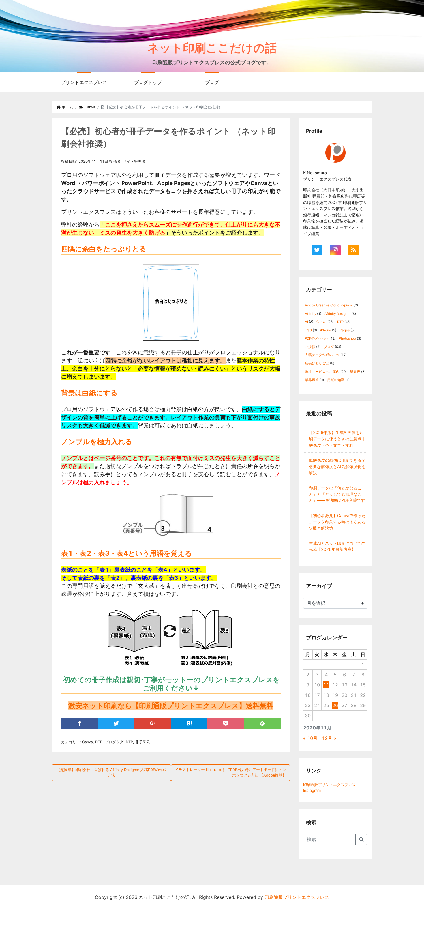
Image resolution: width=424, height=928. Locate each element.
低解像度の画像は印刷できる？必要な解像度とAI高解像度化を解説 (337, 466)
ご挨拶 (310, 347)
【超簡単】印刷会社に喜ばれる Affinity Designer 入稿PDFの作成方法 (111, 772)
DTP (98, 742)
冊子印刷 (142, 742)
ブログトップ (148, 82)
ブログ (212, 82)
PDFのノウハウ (317, 338)
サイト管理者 (134, 161)
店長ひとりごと (317, 363)
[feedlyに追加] (262, 723)
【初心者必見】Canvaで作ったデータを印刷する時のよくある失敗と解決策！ (337, 521)
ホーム (67, 107)
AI (306, 322)
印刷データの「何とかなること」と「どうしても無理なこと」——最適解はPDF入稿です (337, 494)
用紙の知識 (335, 380)
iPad (308, 330)
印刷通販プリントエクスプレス (329, 784)
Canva (89, 107)
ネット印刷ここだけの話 (212, 48)
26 (335, 705)
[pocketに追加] (225, 723)
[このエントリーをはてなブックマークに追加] (189, 723)
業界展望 (312, 380)
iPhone (325, 330)
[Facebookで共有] (79, 723)
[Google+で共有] (152, 723)
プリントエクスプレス (84, 82)
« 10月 (310, 738)
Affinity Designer (337, 314)
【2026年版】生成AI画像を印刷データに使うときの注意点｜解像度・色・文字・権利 (337, 438)
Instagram (312, 790)
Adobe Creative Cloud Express (329, 305)
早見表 (355, 372)
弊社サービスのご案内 (322, 372)
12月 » (329, 738)
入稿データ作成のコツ (322, 355)
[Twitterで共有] (116, 723)
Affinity (310, 314)
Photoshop (347, 338)
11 (326, 685)
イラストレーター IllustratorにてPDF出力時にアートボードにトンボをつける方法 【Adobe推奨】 (230, 772)
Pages (345, 330)
